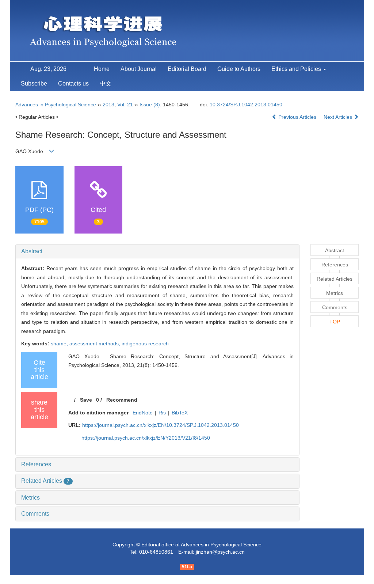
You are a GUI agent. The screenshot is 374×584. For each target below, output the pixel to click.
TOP (334, 322)
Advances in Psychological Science (56, 104)
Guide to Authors (238, 69)
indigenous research (145, 343)
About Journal (139, 69)
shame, (60, 343)
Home (102, 69)
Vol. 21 (125, 104)
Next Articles (339, 117)
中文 (105, 83)
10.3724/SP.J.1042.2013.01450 (246, 104)
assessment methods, (95, 343)
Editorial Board (187, 69)
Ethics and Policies (297, 69)
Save (86, 400)
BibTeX (180, 413)
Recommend (121, 400)
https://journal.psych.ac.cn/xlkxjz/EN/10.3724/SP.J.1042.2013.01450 (160, 425)
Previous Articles (297, 117)
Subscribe (34, 83)
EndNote (143, 413)
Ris (162, 413)
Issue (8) (150, 104)
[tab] (157, 251)
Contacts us (73, 83)
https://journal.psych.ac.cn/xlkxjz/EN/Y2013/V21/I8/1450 (145, 438)
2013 (108, 104)
